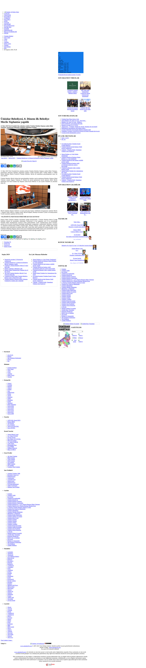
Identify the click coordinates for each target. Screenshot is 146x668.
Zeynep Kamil (11, 600)
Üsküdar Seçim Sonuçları (68, 305)
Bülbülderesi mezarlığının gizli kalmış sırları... (74, 128)
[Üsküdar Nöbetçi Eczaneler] (71, 323)
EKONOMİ (7, 24)
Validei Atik (10, 597)
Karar (8, 622)
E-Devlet (64, 307)
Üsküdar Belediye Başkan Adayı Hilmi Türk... (85, 198)
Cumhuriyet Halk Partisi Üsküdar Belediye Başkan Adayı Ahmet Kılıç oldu (16, 276)
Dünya (9, 616)
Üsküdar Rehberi (8, 36)
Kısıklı (9, 574)
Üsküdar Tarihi (66, 270)
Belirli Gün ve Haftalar (68, 313)
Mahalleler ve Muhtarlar (68, 288)
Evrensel (9, 617)
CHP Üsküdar (11, 459)
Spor (8, 391)
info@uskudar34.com (55, 647)
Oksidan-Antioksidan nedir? (77, 255)
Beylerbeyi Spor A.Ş (13, 475)
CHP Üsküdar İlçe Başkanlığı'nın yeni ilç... (85, 213)
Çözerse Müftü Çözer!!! (77, 231)
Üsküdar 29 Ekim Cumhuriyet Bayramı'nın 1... (72, 198)
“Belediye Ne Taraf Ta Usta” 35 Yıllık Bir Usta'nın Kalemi (77, 245)
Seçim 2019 (12, 158)
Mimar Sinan (10, 587)
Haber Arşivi (7, 43)
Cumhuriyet (10, 565)
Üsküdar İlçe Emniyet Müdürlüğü (71, 284)
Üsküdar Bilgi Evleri (67, 293)
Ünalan (9, 596)
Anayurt (9, 608)
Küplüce (9, 584)
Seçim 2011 (10, 412)
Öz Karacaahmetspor (13, 484)
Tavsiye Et (7, 245)
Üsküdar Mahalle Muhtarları (69, 287)
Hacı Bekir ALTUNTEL (14, 439)
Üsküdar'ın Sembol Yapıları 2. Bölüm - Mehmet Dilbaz (72, 92)
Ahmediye (10, 553)
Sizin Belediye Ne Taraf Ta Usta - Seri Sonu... (74, 120)
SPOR (6, 21)
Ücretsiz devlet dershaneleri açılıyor (71, 132)
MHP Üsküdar (11, 464)
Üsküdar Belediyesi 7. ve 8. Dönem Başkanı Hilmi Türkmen (78, 279)
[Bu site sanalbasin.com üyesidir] (50, 665)
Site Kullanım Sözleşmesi (68, 317)
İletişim (9, 356)
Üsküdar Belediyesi (67, 275)
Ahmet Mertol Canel (12, 434)
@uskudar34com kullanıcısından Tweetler (69, 74)
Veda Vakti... (77, 222)
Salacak (9, 590)
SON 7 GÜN (65, 138)
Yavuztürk (10, 599)
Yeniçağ (9, 636)
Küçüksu (9, 582)
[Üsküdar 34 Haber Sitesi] (11, 12)
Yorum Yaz (7, 243)
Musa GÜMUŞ (11, 449)
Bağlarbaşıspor (11, 476)
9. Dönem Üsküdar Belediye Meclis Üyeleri (73, 282)
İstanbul (9, 386)
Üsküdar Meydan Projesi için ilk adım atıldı (85, 109)
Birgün (9, 611)
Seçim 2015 (10, 409)
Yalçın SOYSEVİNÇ (13, 426)
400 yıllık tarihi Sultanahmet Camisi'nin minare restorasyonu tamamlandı (85, 93)
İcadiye (9, 571)
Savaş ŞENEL (11, 428)
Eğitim (9, 394)
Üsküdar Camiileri (66, 299)
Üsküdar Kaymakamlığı (68, 273)
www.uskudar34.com (26, 646)
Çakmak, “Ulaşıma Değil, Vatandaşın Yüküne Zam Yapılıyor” (43, 283)
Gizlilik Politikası (66, 320)
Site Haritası (7, 46)
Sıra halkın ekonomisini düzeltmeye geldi (77, 236)
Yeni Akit (10, 633)
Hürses (9, 619)
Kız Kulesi (64, 272)
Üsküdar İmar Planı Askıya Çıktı (70, 119)
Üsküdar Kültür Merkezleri (69, 290)
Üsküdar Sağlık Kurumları (69, 302)
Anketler (6, 42)
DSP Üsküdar (11, 461)
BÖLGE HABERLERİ (10, 31)
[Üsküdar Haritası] (64, 347)
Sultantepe (10, 594)
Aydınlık (9, 610)
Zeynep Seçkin (11, 437)
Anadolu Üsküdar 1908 (13, 473)
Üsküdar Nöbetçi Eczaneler (69, 292)
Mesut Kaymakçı (12, 440)
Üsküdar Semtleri (66, 295)
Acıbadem (10, 552)
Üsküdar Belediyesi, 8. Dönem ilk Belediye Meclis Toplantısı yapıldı (35, 158)
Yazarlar (6, 45)
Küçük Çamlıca (11, 580)
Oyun (5, 40)
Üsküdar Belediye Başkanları (69, 278)
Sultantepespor (11, 482)
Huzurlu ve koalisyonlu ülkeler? (77, 227)
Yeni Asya (10, 637)
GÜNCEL (7, 13)
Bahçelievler (10, 558)
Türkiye (9, 388)
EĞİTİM (6, 28)
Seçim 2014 (10, 410)
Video (5, 39)
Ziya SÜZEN (11, 425)
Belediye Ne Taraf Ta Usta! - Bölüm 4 (72, 122)
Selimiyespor (10, 481)
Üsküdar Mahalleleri (67, 285)
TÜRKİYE (7, 18)
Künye (9, 359)
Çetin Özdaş (10, 443)
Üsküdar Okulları (66, 296)
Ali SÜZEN (10, 423)
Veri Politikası (65, 319)
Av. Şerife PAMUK (12, 442)
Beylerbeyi (10, 561)
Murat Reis (10, 588)
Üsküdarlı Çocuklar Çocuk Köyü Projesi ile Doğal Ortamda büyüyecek (81, 131)
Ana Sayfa (4, 158)
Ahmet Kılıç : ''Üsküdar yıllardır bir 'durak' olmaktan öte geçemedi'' (79, 126)
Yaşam (9, 395)
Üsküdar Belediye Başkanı (69, 276)
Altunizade (10, 555)
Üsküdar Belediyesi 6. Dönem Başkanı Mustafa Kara (76, 281)
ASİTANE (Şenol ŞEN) (13, 420)
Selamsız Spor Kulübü (13, 487)
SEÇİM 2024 (7, 27)
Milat (8, 625)
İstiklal (9, 620)
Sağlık (9, 398)
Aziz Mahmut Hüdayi (13, 556)
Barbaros (9, 559)
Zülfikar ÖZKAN (12, 448)
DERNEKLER (8, 30)
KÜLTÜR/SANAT (9, 25)
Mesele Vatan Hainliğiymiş (77, 260)
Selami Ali (10, 591)
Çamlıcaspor (10, 478)
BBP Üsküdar (11, 458)
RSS (5, 48)
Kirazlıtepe (10, 576)
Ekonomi (9, 397)
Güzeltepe (10, 570)
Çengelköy (10, 567)
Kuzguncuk (10, 579)
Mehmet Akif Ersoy (12, 585)
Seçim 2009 (10, 413)
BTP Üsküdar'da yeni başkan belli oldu (72, 123)
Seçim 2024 (10, 406)
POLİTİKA (7, 19)
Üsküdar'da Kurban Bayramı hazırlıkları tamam (72, 109)
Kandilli (9, 573)
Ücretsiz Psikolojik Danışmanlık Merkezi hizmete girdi (76, 129)
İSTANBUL (7, 16)
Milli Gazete (10, 627)
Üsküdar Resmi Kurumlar (68, 301)
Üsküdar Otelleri (66, 298)
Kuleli (9, 577)
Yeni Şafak (10, 634)
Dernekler (10, 400)
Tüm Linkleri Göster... (7, 640)
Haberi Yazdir (7, 246)
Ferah (8, 568)
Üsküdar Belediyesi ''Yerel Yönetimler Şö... (72, 213)
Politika (9, 389)
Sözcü (9, 628)
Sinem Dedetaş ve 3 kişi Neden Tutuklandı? (44, 259)
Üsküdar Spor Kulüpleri (68, 304)
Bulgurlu (9, 562)
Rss (8, 361)
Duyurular (64, 314)
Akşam (9, 607)
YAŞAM (6, 22)
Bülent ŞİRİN (11, 422)
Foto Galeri (7, 37)
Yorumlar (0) (7, 242)
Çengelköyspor (11, 479)
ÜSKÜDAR (7, 15)
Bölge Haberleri (11, 404)
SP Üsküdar (10, 465)
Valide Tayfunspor (12, 485)
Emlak (9, 401)
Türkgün (9, 631)
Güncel (9, 383)
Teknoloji (10, 403)
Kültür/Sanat (10, 392)
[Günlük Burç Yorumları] (87, 323)
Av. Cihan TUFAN (12, 436)
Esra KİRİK (10, 446)
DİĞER (6, 33)
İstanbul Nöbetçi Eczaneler (69, 308)
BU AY (64, 139)
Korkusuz (10, 624)
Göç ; (77, 250)
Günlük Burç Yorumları (68, 310)
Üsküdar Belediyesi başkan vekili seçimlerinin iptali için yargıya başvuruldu (44, 267)
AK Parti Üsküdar (12, 456)
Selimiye (9, 593)
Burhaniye (10, 564)
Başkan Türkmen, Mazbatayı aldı (13, 268)
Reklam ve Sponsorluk (68, 316)
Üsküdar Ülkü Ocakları (13, 467)
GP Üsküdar (10, 462)
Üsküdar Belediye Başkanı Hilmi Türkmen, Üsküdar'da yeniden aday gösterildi (16, 280)
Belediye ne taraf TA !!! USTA (70, 125)
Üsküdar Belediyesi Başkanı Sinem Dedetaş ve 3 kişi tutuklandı (71, 158)
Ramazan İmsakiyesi (67, 311)
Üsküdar (64, 269)
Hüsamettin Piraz (12, 445)
